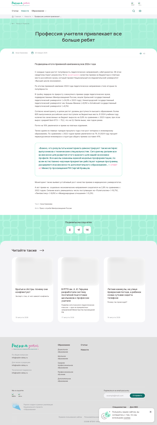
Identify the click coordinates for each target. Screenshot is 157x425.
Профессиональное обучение (65, 373)
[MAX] (133, 3)
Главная (18, 16)
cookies (127, 417)
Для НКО (134, 407)
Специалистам (119, 407)
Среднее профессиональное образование (65, 365)
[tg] (78, 229)
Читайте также (24, 250)
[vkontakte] (139, 3)
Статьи (15, 11)
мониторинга (74, 75)
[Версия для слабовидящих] (140, 11)
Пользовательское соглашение (96, 417)
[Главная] (21, 3)
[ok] (69, 229)
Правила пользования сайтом (70, 417)
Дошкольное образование (63, 350)
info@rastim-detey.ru (20, 358)
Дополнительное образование (64, 379)
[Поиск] (133, 11)
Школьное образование (63, 357)
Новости (27, 16)
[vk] (87, 229)
